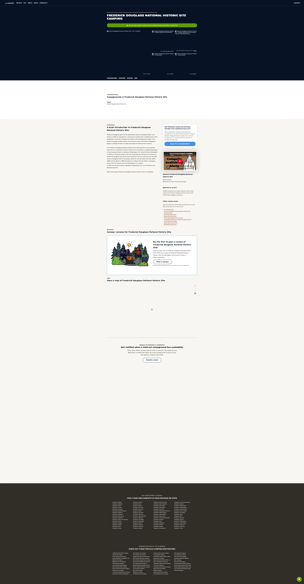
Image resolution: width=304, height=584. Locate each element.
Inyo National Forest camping (119, 565)
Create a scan (152, 360)
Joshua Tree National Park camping (120, 568)
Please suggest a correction (175, 195)
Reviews (19, 3)
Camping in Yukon (178, 528)
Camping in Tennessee (179, 512)
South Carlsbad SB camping (119, 556)
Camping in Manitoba (138, 512)
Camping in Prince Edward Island (182, 502)
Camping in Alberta (117, 502)
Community (44, 3)
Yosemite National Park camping (120, 553)
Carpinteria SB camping (118, 563)
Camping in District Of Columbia (120, 519)
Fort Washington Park (170, 214)
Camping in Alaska (116, 505)
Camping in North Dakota (160, 514)
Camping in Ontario (158, 524)
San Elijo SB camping (117, 554)
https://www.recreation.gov (178, 181)
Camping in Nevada (137, 528)
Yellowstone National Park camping (162, 563)
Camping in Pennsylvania (160, 528)
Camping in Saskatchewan (180, 507)
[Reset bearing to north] (195, 290)
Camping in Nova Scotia (159, 516)
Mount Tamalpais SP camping (161, 561)
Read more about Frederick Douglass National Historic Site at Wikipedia (130, 171)
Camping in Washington (180, 521)
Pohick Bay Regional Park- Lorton (173, 218)
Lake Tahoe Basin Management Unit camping (121, 558)
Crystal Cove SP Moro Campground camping (121, 573)
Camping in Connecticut (118, 516)
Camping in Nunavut (158, 519)
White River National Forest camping (162, 556)
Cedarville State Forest (170, 221)
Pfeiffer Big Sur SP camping (119, 561)
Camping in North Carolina (160, 512)
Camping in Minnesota (138, 519)
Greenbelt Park (168, 213)
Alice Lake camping (137, 570)
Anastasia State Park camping (181, 558)
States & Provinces (112, 12)
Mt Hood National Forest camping (182, 563)
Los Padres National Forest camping (121, 572)
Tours (109, 102)
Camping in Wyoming (179, 526)
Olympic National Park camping (161, 553)
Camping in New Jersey (159, 505)
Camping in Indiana (137, 502)
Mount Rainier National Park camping (183, 565)
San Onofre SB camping (180, 554)
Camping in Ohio (158, 521)
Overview (122, 78)
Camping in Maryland (138, 514)
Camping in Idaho (116, 526)
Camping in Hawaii (116, 524)
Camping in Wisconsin (179, 524)
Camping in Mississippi (138, 521)
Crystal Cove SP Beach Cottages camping (141, 561)
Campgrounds (112, 78)
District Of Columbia (125, 12)
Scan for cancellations (180, 144)
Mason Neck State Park (170, 222)
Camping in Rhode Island (180, 505)
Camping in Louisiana (138, 509)
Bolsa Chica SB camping (159, 568)
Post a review (163, 262)
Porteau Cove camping (117, 570)
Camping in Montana (138, 524)
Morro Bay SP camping (179, 561)
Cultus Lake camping (159, 565)
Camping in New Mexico (159, 507)
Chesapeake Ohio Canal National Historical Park (178, 219)
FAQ (25, 3)
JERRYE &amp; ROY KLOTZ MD (168, 51)
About (30, 3)
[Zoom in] (195, 286)
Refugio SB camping (138, 572)
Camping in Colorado (117, 514)
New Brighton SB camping (139, 553)
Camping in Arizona (117, 507)
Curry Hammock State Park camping (183, 568)
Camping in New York (159, 509)
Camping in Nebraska (138, 526)
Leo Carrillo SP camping (138, 568)
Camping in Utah (178, 516)
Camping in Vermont (179, 517)
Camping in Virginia (179, 519)
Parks (36, 3)
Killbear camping (158, 570)
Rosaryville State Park (170, 216)
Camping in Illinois (116, 528)
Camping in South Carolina (180, 509)
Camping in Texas (178, 514)
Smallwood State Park (170, 224)
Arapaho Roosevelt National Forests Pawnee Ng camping (141, 565)
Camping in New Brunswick (160, 502)
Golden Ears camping (159, 558)
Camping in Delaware (117, 517)
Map (135, 78)
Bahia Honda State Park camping (141, 558)
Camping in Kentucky (138, 507)
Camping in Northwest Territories (161, 517)
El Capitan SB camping (159, 554)
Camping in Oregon (158, 526)
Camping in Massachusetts (139, 516)
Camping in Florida (116, 521)
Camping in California (117, 512)
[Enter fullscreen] (195, 293)
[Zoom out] (195, 288)
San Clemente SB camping (139, 554)
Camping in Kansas (137, 505)
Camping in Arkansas (117, 509)
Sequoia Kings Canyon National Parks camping (141, 556)
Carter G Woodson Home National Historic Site (177, 211)
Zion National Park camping (139, 563)
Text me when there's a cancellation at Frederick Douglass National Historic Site (152, 25)
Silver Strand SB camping (180, 556)
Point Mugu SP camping (180, 553)
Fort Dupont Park (169, 209)
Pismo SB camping (178, 570)
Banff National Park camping (160, 572)
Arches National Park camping (161, 573)
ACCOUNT (297, 3)
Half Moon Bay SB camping (139, 573)
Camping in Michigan (138, 517)
